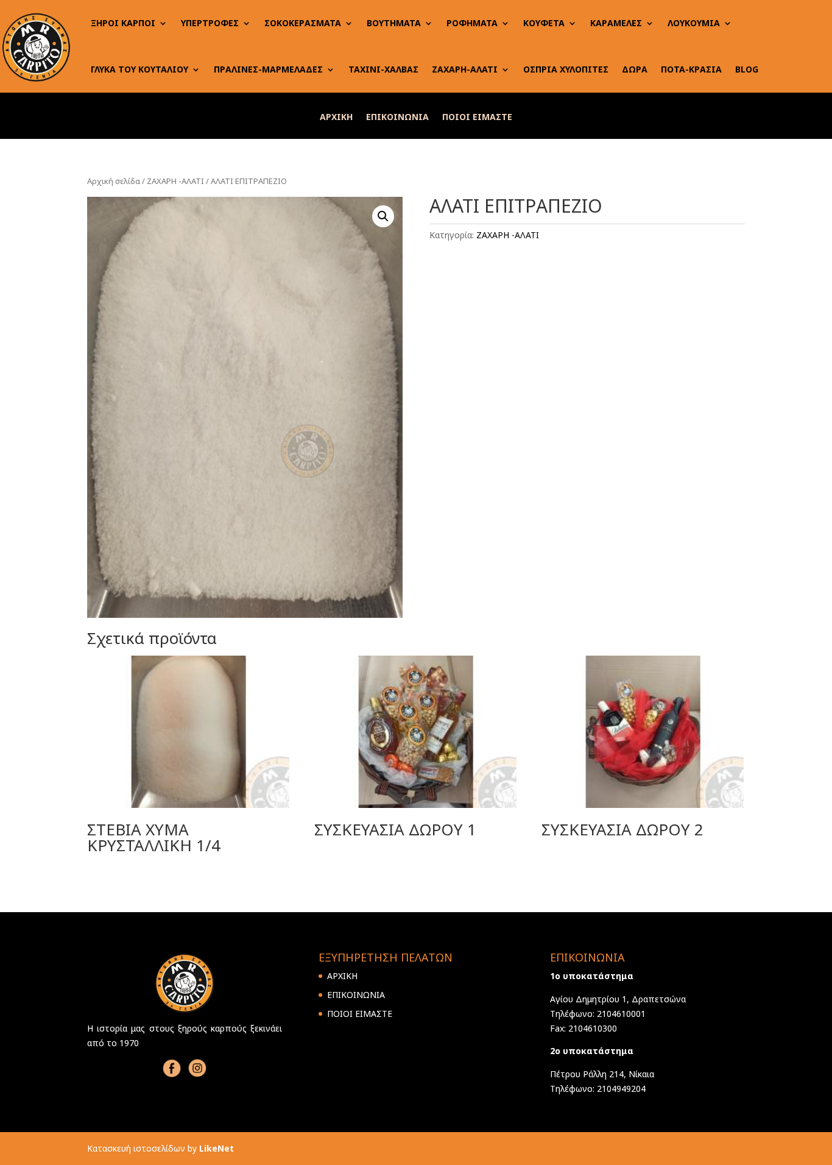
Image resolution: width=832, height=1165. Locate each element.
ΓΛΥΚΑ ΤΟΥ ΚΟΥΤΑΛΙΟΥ (139, 69)
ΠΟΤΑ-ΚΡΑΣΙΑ (691, 69)
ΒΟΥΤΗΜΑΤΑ (394, 23)
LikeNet (216, 1148)
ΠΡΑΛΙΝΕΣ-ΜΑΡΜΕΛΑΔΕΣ (268, 69)
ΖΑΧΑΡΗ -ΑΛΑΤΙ (175, 180)
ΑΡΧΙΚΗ (336, 117)
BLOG (746, 69)
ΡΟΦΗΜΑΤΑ (472, 23)
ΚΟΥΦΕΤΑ (544, 23)
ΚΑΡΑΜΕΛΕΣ (616, 23)
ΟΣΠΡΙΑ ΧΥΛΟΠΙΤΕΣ (565, 69)
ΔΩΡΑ (634, 69)
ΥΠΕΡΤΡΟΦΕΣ (210, 23)
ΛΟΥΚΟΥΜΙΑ (694, 23)
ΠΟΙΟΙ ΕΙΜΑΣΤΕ (477, 117)
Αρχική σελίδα (113, 180)
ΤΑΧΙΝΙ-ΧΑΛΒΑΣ (383, 69)
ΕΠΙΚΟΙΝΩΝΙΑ (397, 117)
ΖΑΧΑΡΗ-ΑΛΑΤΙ (465, 69)
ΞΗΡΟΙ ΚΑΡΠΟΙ (123, 23)
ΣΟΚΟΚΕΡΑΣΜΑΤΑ (302, 23)
